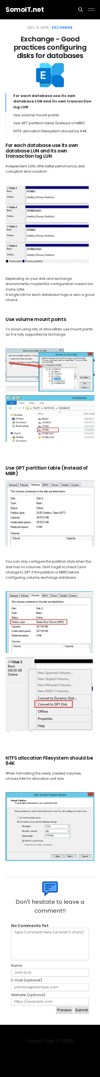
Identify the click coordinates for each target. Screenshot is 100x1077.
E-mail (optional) (26, 980)
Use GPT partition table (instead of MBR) (49, 123)
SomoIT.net (25, 9)
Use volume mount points (36, 115)
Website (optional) (28, 994)
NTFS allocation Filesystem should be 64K (50, 131)
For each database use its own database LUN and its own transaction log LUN (52, 101)
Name (16, 965)
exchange (62, 27)
